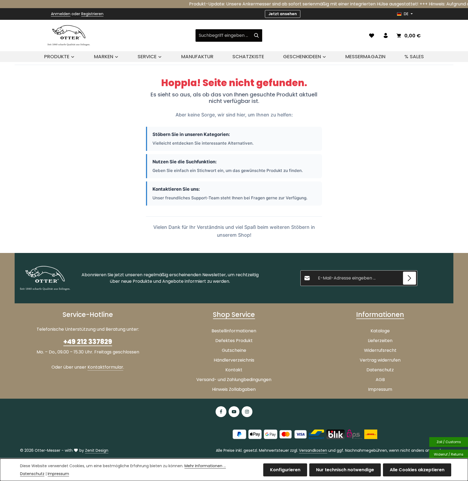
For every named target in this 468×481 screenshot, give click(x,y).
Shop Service (234, 314)
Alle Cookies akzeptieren (417, 470)
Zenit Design (96, 450)
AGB (380, 379)
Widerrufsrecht (380, 350)
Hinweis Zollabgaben (234, 389)
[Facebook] (221, 411)
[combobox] (223, 35)
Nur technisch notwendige (345, 470)
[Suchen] (256, 35)
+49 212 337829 (87, 341)
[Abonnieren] (409, 278)
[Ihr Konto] (385, 35)
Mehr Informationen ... (205, 466)
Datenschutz (380, 370)
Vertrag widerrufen (380, 360)
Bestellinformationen (234, 331)
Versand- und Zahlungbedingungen (233, 379)
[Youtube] (234, 411)
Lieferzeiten (380, 340)
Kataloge (380, 331)
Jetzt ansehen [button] (282, 14)
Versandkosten (313, 450)
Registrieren (92, 14)
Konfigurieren (285, 470)
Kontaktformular (105, 367)
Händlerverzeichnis (234, 360)
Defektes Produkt (234, 340)
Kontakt (233, 370)
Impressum (380, 389)
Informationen (380, 314)
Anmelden (60, 14)
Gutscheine (234, 350)
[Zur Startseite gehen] (69, 35)
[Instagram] (247, 411)
